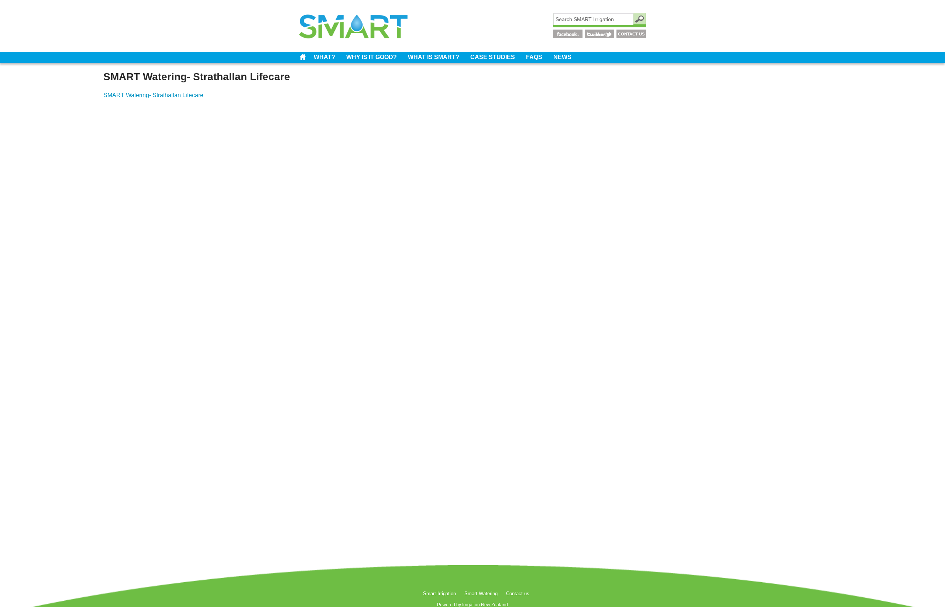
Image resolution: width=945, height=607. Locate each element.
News (562, 57)
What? (324, 57)
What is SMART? (433, 57)
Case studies (492, 57)
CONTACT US (631, 34)
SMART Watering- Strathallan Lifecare (153, 95)
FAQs (534, 57)
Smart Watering (481, 593)
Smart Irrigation (302, 57)
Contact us (517, 593)
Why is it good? (371, 57)
